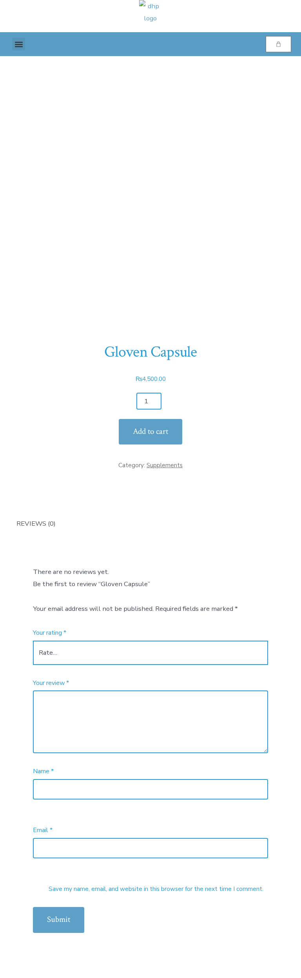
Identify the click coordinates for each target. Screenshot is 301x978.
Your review (51, 683)
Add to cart (150, 431)
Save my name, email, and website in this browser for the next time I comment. (156, 889)
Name (43, 771)
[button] (18, 44)
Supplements (165, 465)
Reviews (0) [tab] (36, 523)
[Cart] (278, 44)
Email (43, 830)
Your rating (49, 632)
